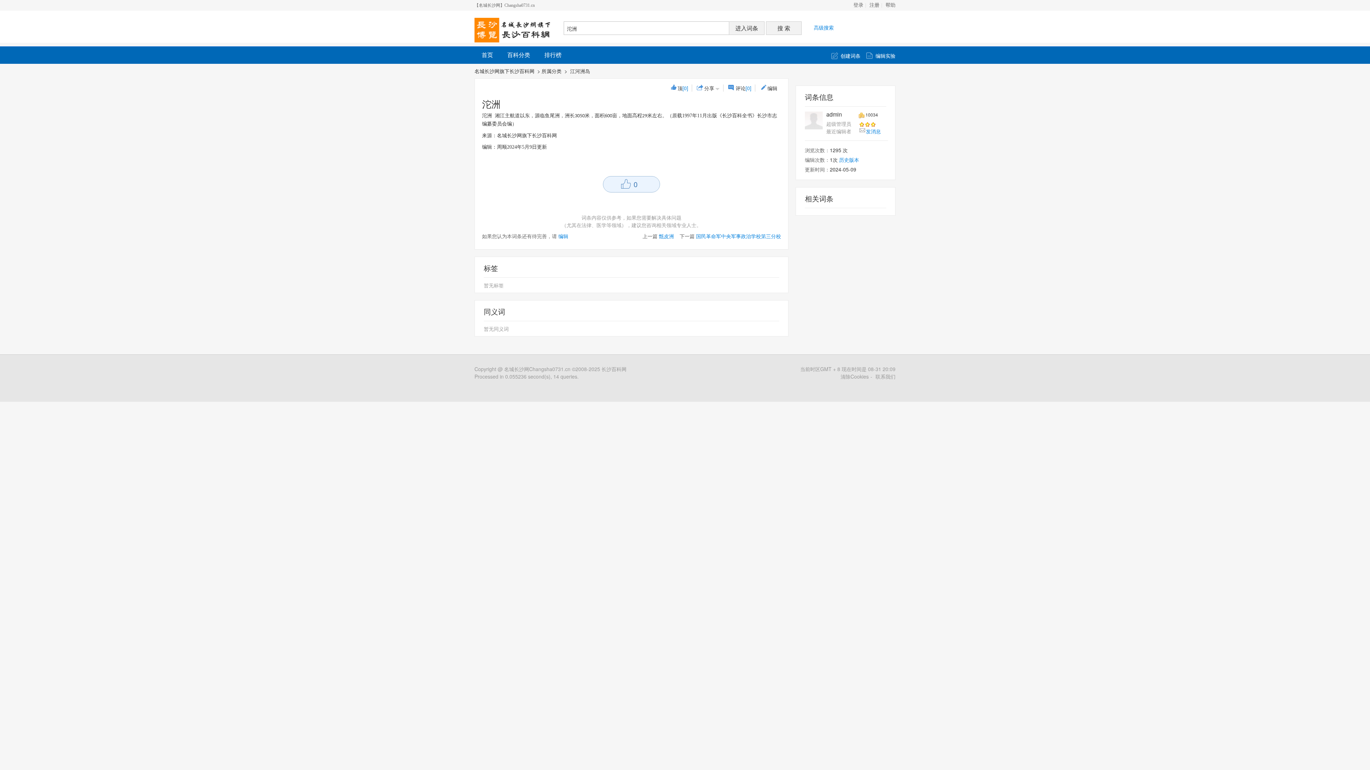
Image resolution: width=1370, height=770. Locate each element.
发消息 (873, 131)
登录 (858, 5)
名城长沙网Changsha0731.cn (537, 369)
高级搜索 (824, 27)
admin (834, 114)
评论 (743, 88)
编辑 (772, 88)
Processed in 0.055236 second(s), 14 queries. (527, 376)
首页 (487, 55)
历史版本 (849, 159)
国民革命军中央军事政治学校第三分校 (738, 236)
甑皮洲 (666, 236)
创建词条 (851, 55)
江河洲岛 (581, 71)
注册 (874, 5)
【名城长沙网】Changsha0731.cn (505, 5)
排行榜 (553, 55)
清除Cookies (855, 376)
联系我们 (885, 376)
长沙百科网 (614, 369)
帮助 (890, 5)
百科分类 (518, 55)
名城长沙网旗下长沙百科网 (504, 71)
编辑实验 (885, 55)
